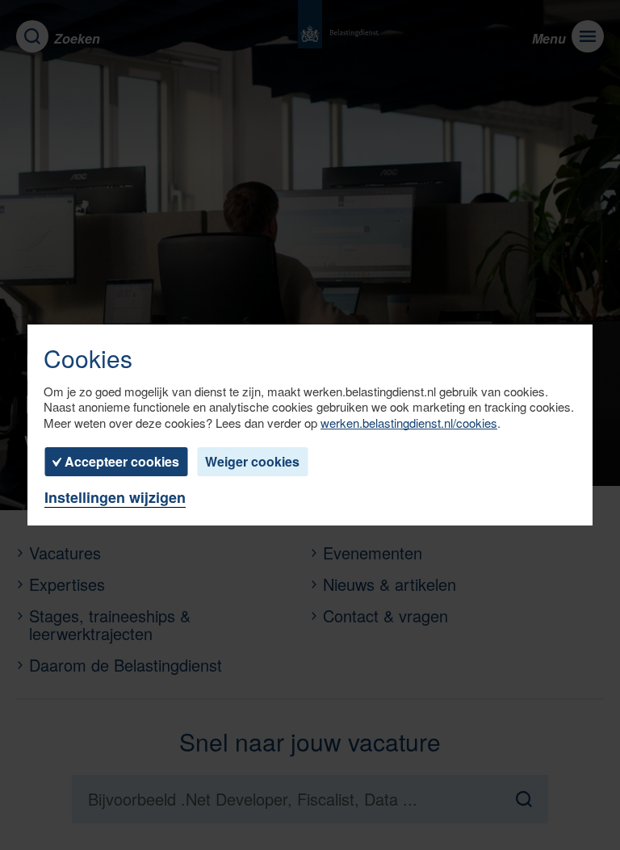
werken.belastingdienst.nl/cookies (408, 423)
